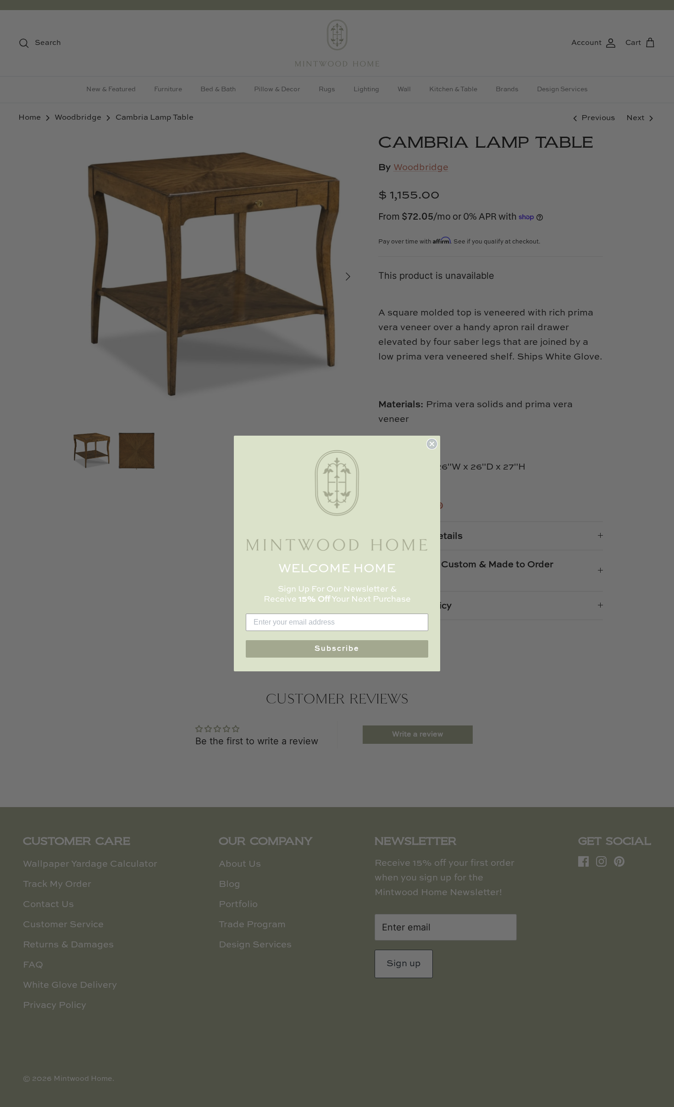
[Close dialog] (431, 443)
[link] (337, 500)
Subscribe (337, 649)
